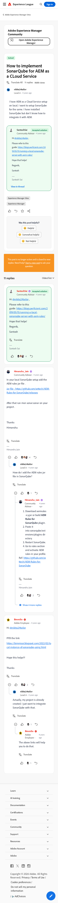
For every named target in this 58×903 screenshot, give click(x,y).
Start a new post (32, 262)
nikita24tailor (20, 89)
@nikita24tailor (21, 138)
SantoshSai (22, 129)
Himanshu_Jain (21, 371)
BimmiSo (18, 619)
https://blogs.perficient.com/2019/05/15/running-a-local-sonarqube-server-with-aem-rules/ (29, 151)
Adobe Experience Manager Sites (18, 14)
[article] (29, 324)
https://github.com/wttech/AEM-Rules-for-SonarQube (32, 561)
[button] (17, 82)
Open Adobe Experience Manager (31, 41)
